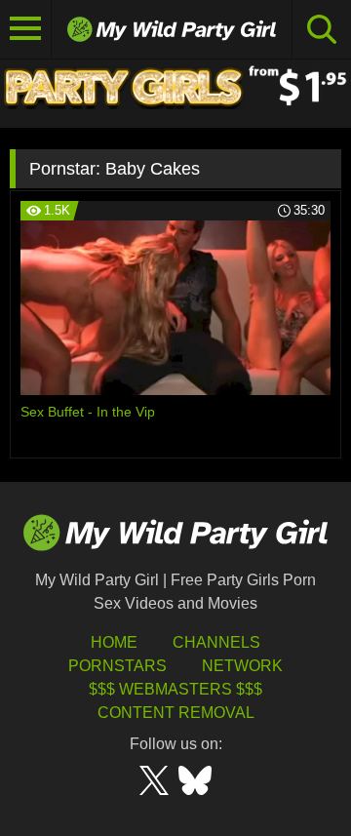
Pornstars (117, 665)
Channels (216, 642)
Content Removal (176, 712)
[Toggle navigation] (26, 29)
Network (242, 665)
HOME (114, 642)
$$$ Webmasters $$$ (175, 689)
